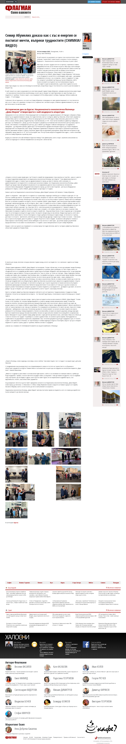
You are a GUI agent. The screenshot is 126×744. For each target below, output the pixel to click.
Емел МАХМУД (21, 678)
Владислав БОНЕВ (23, 701)
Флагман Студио (47, 737)
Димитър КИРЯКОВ (100, 690)
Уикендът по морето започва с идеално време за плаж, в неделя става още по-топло (84, 593)
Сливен (103, 583)
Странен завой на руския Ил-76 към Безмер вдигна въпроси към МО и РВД (63, 592)
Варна (62, 583)
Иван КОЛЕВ (97, 666)
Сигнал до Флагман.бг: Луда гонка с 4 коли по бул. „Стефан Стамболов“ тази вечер (16, 602)
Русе (51, 583)
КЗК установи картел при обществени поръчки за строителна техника (110, 386)
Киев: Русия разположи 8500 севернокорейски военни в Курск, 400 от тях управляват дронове (110, 148)
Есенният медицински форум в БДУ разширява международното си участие (110, 288)
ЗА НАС (31, 737)
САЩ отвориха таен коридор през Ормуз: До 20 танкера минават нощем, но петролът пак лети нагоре (110, 343)
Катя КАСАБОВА (60, 666)
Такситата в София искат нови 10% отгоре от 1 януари (110, 315)
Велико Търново (24, 583)
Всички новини (114, 588)
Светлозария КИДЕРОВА (26, 690)
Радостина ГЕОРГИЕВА (63, 678)
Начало (25, 737)
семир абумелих (19, 79)
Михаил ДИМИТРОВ (62, 690)
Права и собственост (70, 737)
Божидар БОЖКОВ (61, 701)
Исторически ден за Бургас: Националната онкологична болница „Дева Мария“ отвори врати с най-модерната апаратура (39, 110)
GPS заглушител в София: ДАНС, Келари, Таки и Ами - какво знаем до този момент (109, 615)
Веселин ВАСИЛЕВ (23, 666)
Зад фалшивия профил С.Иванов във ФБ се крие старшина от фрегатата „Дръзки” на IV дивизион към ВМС (61, 672)
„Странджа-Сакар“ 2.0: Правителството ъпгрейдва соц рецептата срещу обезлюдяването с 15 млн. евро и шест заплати (22, 684)
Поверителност (57, 737)
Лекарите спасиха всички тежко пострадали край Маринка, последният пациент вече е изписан (108, 602)
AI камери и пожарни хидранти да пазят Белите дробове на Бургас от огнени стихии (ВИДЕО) (99, 684)
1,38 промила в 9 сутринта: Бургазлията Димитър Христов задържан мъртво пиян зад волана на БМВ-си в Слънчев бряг (111, 231)
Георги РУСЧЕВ (99, 678)
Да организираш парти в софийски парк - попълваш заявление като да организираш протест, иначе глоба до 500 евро (16, 594)
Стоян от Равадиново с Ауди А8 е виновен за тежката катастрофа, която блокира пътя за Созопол (39, 602)
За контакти (81, 737)
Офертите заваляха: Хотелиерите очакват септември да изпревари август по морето (20, 707)
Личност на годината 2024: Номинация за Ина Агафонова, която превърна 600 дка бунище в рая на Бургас (62, 684)
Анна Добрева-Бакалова (26, 728)
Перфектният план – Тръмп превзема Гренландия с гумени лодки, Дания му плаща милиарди (21, 672)
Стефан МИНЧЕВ (22, 713)
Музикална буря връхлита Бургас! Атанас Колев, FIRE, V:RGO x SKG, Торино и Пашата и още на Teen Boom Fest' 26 (110, 372)
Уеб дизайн (96, 741)
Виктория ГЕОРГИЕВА (102, 701)
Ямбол (91, 583)
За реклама (37, 737)
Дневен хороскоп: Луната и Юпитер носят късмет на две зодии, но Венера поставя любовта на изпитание (110, 178)
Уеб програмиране (104, 741)
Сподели (85, 54)
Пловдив (116, 583)
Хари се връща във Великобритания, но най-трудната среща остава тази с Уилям (110, 63)
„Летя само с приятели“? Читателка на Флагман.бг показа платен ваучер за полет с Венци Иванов (85, 602)
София (9, 583)
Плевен (40, 583)
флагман (27, 79)
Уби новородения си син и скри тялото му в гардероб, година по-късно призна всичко (111, 120)
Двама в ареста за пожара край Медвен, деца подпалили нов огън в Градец (110, 92)
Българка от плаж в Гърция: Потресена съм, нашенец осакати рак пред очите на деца (110, 260)
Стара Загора (76, 583)
